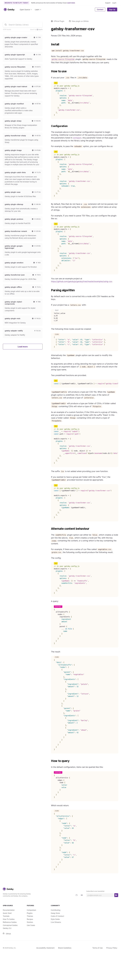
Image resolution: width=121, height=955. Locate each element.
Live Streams (56, 922)
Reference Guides (10, 922)
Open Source (25, 10)
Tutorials (6, 916)
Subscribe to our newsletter (95, 891)
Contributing (55, 910)
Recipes (30, 919)
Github (8, 934)
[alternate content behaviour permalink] (50, 529)
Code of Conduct (57, 916)
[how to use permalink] (50, 71)
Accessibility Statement (45, 948)
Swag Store (55, 913)
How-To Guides (9, 919)
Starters (30, 922)
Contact (100, 9)
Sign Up (112, 9)
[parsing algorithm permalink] (50, 290)
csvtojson (77, 138)
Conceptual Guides (10, 925)
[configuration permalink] (50, 126)
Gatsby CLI (7, 928)
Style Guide (55, 919)
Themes (30, 916)
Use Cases (31, 925)
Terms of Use (97, 948)
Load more (23, 346)
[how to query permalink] (50, 761)
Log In (114, 3)
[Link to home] (9, 9)
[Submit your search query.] (6, 24)
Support (107, 3)
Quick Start (7, 913)
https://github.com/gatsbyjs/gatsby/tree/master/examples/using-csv (81, 281)
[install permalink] (50, 44)
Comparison (31, 910)
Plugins (29, 913)
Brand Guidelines (64, 948)
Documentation (9, 910)
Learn (37, 10)
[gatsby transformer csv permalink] (50, 29)
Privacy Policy (111, 948)
